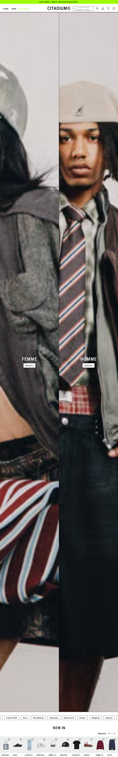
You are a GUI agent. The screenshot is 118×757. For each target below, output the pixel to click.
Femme (13, 9)
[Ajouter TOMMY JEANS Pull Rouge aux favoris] (103, 739)
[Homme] (88, 362)
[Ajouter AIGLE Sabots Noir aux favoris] (21, 739)
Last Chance (24, 9)
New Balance (38, 718)
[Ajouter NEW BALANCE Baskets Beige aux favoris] (44, 739)
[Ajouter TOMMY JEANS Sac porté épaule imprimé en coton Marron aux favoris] (56, 739)
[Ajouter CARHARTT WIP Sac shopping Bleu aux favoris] (9, 739)
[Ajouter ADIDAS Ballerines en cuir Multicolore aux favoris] (91, 739)
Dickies (82, 718)
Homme (6, 9)
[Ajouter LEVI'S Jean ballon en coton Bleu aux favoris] (115, 739)
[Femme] (29, 362)
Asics (25, 718)
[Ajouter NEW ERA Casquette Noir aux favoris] (68, 739)
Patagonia (95, 718)
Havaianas (54, 718)
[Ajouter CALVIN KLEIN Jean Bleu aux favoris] (32, 739)
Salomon (109, 718)
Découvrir (29, 365)
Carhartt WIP (11, 718)
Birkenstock (69, 718)
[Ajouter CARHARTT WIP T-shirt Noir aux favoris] (80, 739)
